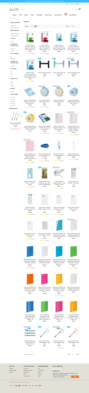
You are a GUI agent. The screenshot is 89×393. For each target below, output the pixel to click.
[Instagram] (12, 4)
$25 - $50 (13, 105)
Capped (12, 66)
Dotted (12, 85)
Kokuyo (14, 18)
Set (11, 56)
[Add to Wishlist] (35, 32)
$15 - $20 (13, 103)
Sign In (72, 4)
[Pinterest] (14, 4)
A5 (11, 72)
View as (26, 26)
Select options (15, 128)
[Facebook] (10, 4)
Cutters (12, 50)
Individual (13, 58)
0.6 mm (12, 41)
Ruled (12, 81)
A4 (11, 76)
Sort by (67, 26)
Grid (11, 83)
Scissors (12, 48)
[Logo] (14, 9)
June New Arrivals (14, 35)
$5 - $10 (12, 99)
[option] (15, 121)
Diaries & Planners (15, 27)
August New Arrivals (15, 33)
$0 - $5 (12, 97)
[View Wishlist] (76, 9)
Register (67, 4)
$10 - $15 (13, 101)
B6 (11, 74)
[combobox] (24, 9)
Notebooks (13, 25)
